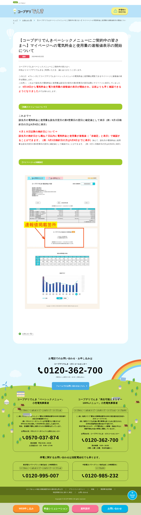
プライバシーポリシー (77, 489)
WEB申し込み (26, 508)
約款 (92, 489)
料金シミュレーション (56, 508)
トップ (15, 20)
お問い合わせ (83, 492)
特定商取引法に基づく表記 (62, 492)
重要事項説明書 (106, 489)
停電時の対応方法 (122, 11)
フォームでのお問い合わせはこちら (70, 386)
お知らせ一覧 (27, 20)
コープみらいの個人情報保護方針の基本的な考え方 (44, 489)
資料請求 (85, 508)
